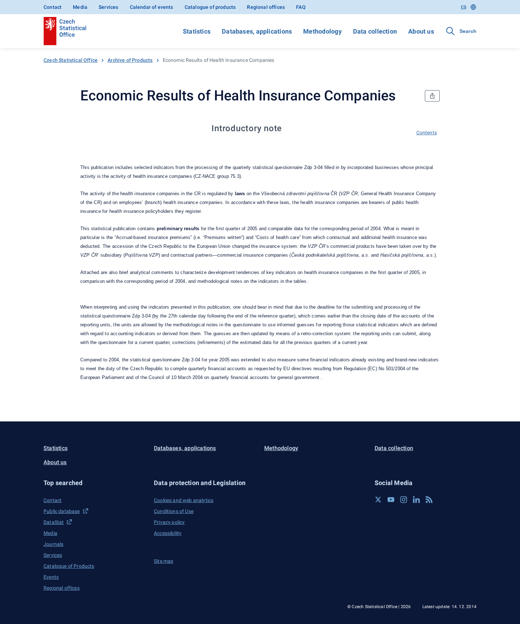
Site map (163, 561)
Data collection (375, 31)
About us (421, 31)
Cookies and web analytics (183, 500)
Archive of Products (130, 60)
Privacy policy (169, 522)
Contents (426, 132)
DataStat (54, 522)
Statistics (196, 31)
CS (463, 7)
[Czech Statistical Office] (65, 31)
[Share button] (432, 95)
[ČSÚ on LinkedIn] (416, 499)
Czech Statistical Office (71, 60)
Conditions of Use (173, 511)
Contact (53, 7)
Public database (62, 511)
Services (108, 7)
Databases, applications (257, 31)
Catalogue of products (210, 7)
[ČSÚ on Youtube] (390, 499)
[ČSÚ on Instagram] (403, 499)
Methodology (322, 31)
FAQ (301, 7)
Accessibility (167, 533)
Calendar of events (151, 7)
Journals (53, 544)
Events (51, 577)
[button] (94, 483)
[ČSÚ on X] (378, 499)
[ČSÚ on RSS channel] (429, 499)
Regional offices (266, 7)
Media (80, 7)
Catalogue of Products (69, 566)
